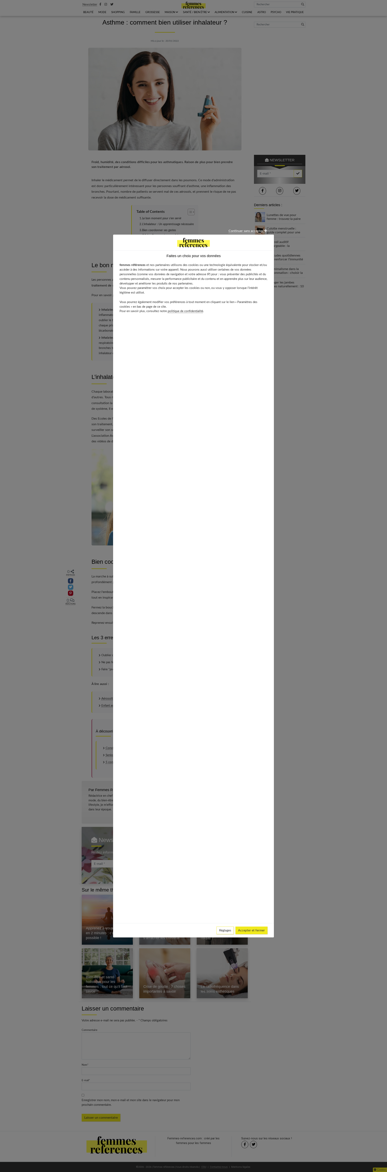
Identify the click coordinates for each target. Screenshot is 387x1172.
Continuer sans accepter (246, 231)
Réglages (225, 930)
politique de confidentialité (185, 311)
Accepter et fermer (251, 930)
